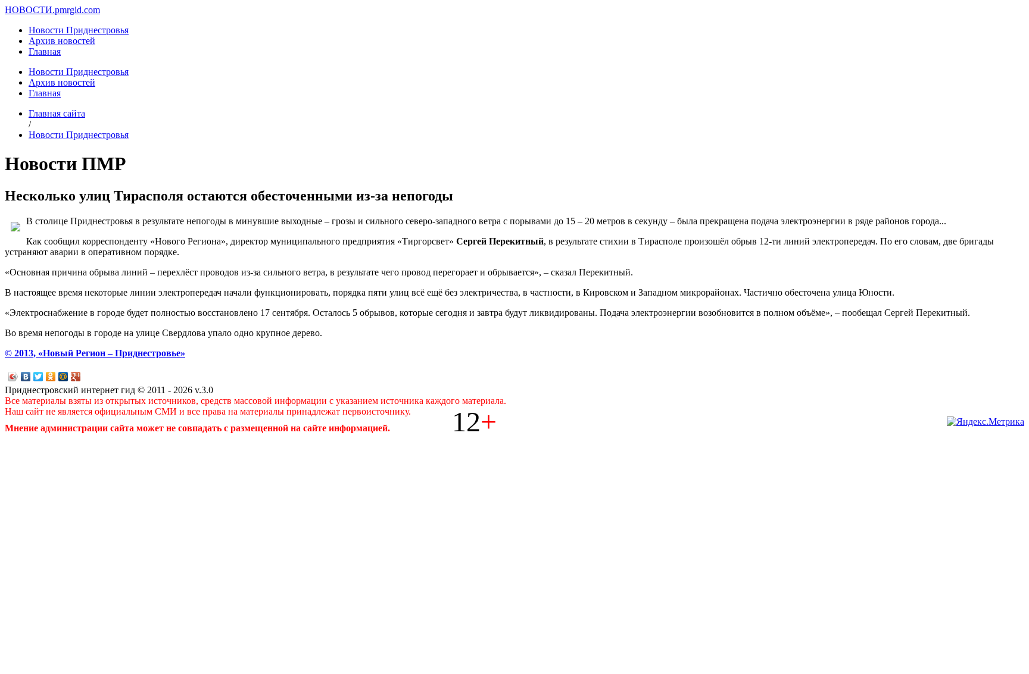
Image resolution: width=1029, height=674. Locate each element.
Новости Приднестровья (79, 30)
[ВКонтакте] (26, 376)
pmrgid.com (77, 10)
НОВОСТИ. (30, 10)
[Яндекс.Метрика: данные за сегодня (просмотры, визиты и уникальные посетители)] (985, 421)
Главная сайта (57, 113)
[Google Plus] (76, 376)
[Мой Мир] (63, 376)
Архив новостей (62, 41)
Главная (45, 51)
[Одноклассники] (51, 376)
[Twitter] (38, 376)
